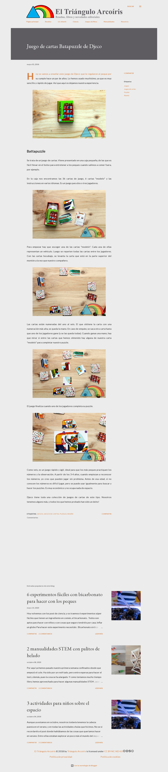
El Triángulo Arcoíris (45, 751)
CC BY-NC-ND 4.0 (113, 751)
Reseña (126, 95)
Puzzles (126, 92)
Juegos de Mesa (91, 22)
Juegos (126, 86)
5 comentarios (45, 688)
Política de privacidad (61, 756)
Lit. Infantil (62, 22)
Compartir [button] (129, 73)
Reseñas (48, 22)
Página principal (32, 22)
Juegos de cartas (130, 89)
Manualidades (109, 22)
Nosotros (124, 22)
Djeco (77, 73)
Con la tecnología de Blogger (85, 765)
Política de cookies (110, 756)
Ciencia (75, 22)
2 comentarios (45, 634)
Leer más (99, 634)
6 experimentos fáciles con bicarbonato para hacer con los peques (65, 597)
